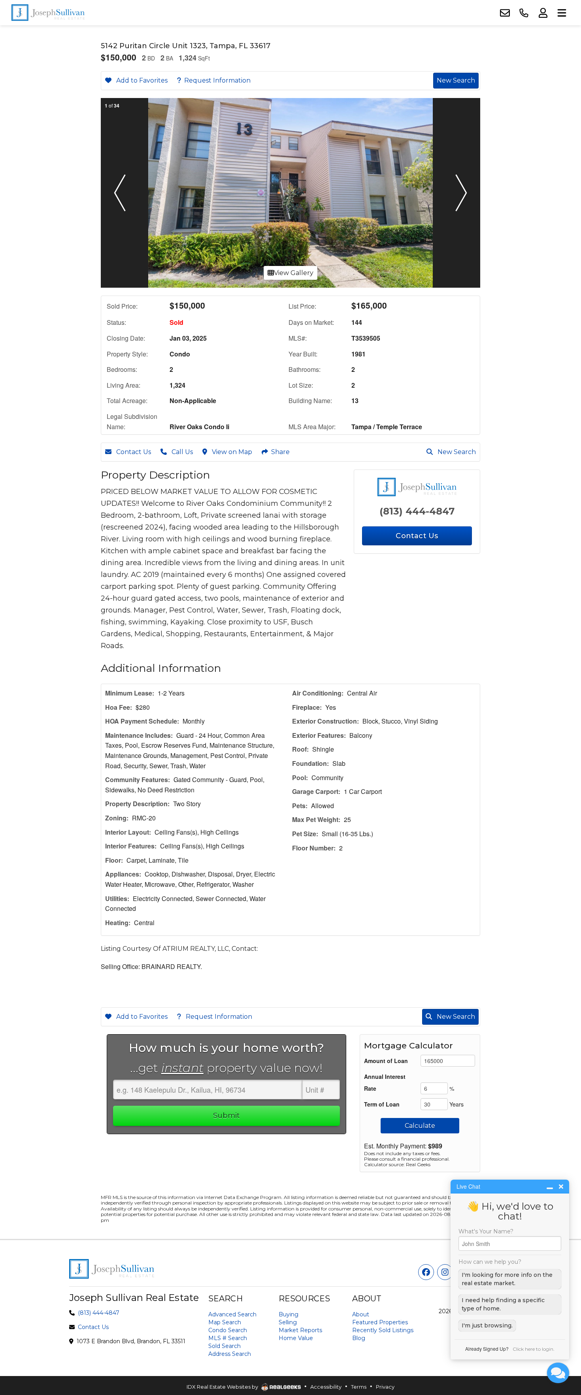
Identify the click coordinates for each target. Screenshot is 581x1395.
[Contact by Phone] (523, 13)
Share (280, 452)
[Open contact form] (504, 13)
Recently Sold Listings (382, 1330)
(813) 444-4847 (417, 511)
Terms (358, 1387)
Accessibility (325, 1387)
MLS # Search (227, 1338)
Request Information (217, 80)
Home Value (296, 1338)
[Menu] (561, 13)
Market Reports (300, 1330)
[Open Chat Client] (558, 1373)
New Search (456, 80)
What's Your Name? (485, 1231)
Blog (358, 1338)
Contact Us (133, 452)
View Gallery (293, 273)
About (360, 1314)
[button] (120, 193)
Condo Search (227, 1330)
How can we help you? (489, 1262)
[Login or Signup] (542, 13)
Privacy (385, 1387)
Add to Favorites (141, 80)
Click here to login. (534, 1349)
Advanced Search (232, 1314)
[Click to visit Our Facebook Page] (426, 1272)
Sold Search (224, 1346)
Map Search (224, 1322)
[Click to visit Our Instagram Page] (445, 1272)
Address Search (229, 1353)
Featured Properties (380, 1322)
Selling (288, 1322)
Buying (288, 1314)
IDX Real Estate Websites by (223, 1387)
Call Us (181, 452)
